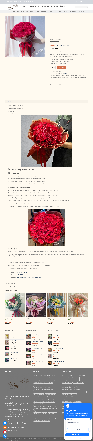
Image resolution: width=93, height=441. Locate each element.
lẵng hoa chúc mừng (52, 406)
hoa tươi (84, 392)
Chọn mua (61, 67)
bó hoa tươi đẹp (48, 377)
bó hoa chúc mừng (52, 375)
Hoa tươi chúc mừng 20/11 (67, 396)
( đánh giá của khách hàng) (62, 45)
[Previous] (5, 310)
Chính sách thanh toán (58, 438)
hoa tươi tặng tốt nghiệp (50, 394)
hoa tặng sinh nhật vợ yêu (39, 401)
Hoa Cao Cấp (66, 11)
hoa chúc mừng (83, 384)
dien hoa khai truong (38, 382)
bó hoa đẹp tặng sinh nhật (67, 380)
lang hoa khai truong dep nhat (40, 406)
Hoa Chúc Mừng (58, 11)
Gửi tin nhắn (78, 434)
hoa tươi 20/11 (65, 394)
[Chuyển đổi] (6, 101)
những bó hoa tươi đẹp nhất (46, 415)
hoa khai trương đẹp (46, 384)
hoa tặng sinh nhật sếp (38, 399)
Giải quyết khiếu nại (36, 438)
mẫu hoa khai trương (52, 413)
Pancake (80, 438)
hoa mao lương (65, 387)
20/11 (63, 375)
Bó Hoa (17, 11)
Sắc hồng (71, 320)
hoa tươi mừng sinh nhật (39, 394)
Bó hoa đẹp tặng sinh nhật (39, 380)
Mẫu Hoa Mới (12, 11)
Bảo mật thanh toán (10, 438)
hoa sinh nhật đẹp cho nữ (47, 389)
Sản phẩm (58, 39)
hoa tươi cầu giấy (47, 392)
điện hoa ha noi (37, 420)
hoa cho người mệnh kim (74, 384)
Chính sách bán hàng (13, 287)
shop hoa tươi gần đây (38, 418)
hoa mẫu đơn (72, 387)
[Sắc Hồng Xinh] (15, 305)
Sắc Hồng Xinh (9, 320)
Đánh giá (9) (11, 283)
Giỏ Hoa (27, 11)
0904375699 (20, 275)
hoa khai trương (37, 384)
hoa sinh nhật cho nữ (49, 387)
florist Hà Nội (75, 382)
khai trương (47, 403)
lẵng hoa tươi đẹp (37, 413)
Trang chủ (52, 39)
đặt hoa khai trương (46, 420)
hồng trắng (36, 403)
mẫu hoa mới (36, 415)
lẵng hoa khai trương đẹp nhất (40, 411)
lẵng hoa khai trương (53, 408)
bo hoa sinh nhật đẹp (38, 375)
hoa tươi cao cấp (73, 394)
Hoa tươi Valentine (77, 401)
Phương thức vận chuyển (23, 438)
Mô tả (9, 101)
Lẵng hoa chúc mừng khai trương (41, 408)
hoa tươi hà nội (65, 399)
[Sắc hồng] (78, 305)
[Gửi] (86, 7)
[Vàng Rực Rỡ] (57, 305)
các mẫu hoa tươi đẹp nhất (51, 380)
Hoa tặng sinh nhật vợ (49, 399)
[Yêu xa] (36, 305)
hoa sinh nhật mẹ (37, 389)
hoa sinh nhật (54, 384)
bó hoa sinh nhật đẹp (66, 377)
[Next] (88, 310)
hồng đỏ (41, 403)
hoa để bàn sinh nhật (50, 401)
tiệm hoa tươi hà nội (49, 418)
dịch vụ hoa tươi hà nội (48, 382)
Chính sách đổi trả (46, 438)
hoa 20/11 (82, 382)
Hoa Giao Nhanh (73, 11)
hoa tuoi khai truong (38, 392)
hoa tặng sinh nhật (38, 396)
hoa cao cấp (64, 384)
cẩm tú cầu (77, 380)
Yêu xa (28, 320)
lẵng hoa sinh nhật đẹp (52, 411)
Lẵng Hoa (22, 11)
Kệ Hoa (31, 11)
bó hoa (45, 375)
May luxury (45, 413)
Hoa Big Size (81, 11)
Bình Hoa (37, 11)
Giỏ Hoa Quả (43, 11)
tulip (55, 418)
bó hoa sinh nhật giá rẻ (38, 377)
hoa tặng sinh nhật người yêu (49, 396)
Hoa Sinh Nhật (50, 11)
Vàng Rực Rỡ (51, 320)
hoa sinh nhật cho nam (38, 387)
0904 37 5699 (67, 73)
